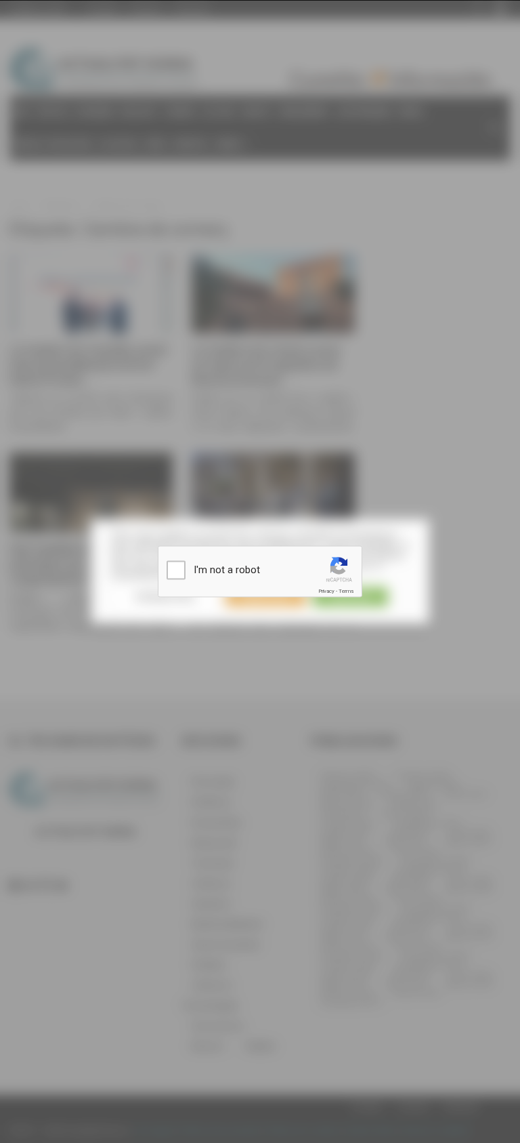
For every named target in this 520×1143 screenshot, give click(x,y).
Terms (346, 591)
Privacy (326, 591)
